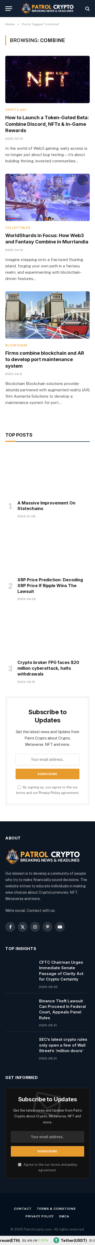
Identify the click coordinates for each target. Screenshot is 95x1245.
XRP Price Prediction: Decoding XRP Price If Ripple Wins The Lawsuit (50, 585)
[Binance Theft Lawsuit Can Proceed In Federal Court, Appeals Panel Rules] (19, 1008)
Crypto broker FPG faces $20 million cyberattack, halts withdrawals (48, 668)
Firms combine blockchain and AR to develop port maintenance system (44, 359)
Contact (22, 1209)
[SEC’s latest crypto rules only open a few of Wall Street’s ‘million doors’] (19, 1046)
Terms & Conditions (56, 1209)
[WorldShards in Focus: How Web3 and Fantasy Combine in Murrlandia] (47, 197)
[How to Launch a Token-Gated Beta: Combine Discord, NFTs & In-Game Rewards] (47, 79)
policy (72, 1165)
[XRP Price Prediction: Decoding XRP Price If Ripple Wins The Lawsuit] (47, 549)
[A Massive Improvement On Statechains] (47, 472)
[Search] (87, 8)
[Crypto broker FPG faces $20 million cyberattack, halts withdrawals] (47, 632)
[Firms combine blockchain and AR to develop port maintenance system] (47, 315)
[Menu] (8, 8)
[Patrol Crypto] (47, 8)
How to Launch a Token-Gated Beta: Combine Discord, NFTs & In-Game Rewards (47, 124)
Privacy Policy (49, 793)
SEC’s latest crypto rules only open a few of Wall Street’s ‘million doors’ (63, 1045)
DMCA (64, 1216)
